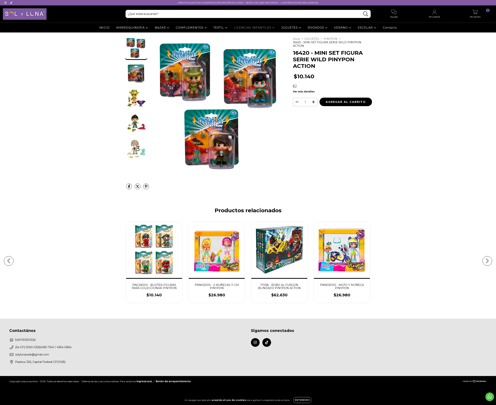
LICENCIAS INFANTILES (253, 27)
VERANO (341, 27)
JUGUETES (290, 27)
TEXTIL (219, 27)
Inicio (296, 39)
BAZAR (161, 27)
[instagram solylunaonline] (6, 2)
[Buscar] (365, 14)
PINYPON (331, 39)
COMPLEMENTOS (190, 27)
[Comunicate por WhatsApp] (489, 396)
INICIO (104, 27)
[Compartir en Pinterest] (146, 188)
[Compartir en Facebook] (129, 188)
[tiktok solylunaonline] (11, 2)
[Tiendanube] (474, 381)
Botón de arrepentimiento (173, 381)
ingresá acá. (144, 381)
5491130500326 (25, 340)
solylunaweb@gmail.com (32, 354)
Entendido (302, 400)
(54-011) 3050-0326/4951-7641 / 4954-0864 (43, 347)
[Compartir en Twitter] (138, 188)
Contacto (390, 27)
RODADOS (316, 27)
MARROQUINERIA (131, 27)
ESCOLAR (366, 27)
